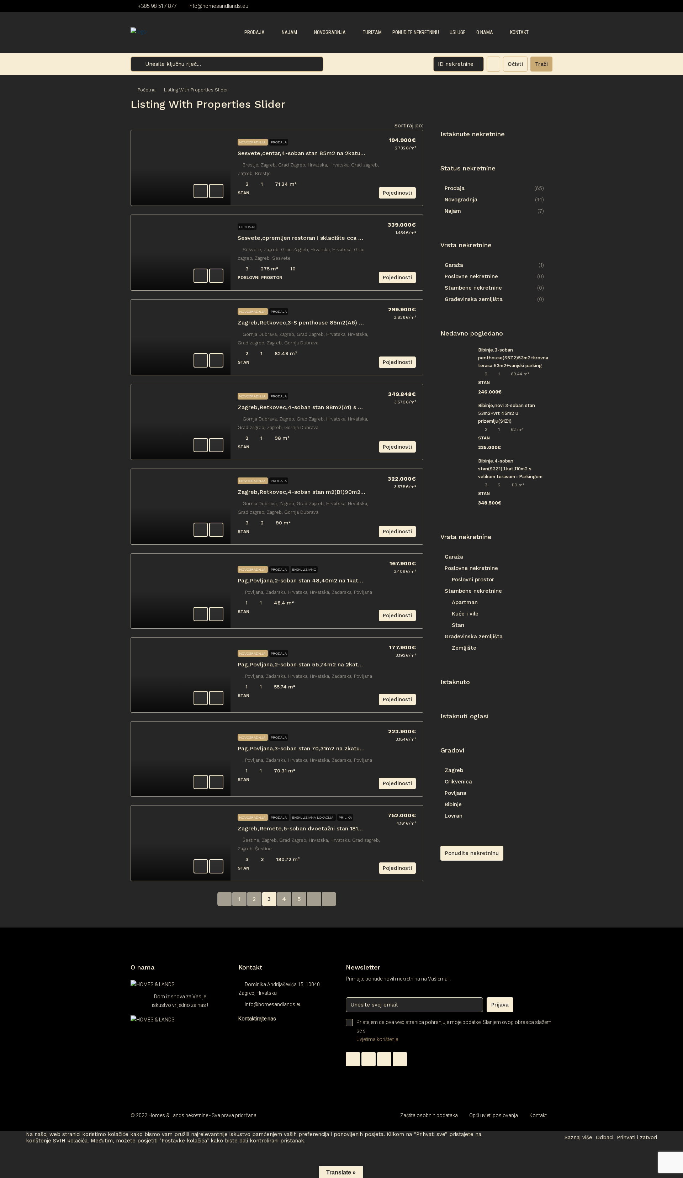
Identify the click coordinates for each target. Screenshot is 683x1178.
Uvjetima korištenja (377, 1039)
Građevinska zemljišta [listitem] (474, 299)
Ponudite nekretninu (415, 32)
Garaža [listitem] (454, 265)
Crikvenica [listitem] (458, 781)
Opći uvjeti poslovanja (493, 1115)
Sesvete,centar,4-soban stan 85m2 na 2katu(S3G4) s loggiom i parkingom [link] (340, 153)
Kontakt (519, 32)
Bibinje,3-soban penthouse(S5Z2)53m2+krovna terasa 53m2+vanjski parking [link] (513, 357)
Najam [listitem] (453, 211)
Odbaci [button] (604, 1137)
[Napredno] (493, 64)
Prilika (345, 817)
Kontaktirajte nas (257, 1018)
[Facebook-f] (368, 1059)
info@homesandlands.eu (273, 1004)
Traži (541, 64)
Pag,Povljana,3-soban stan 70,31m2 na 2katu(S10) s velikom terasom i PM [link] (339, 748)
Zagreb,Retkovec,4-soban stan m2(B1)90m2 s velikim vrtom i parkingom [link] (338, 491)
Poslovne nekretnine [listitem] (471, 276)
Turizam (372, 32)
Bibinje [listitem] (453, 804)
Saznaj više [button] (578, 1137)
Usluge (458, 32)
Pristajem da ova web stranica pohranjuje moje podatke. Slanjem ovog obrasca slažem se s (453, 1030)
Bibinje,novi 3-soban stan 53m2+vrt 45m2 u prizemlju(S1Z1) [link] (506, 413)
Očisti (515, 64)
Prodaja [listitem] (455, 188)
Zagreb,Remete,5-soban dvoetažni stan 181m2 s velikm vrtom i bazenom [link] (339, 828)
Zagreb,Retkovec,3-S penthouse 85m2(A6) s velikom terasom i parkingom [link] (341, 322)
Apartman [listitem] (465, 602)
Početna (146, 90)
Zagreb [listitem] (454, 770)
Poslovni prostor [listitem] (473, 579)
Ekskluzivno (304, 569)
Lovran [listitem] (453, 816)
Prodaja (254, 32)
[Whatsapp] (353, 1059)
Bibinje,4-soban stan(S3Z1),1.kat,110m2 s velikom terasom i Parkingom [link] (510, 468)
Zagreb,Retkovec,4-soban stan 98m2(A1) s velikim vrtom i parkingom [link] (334, 407)
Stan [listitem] (458, 625)
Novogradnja (330, 32)
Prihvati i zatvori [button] (637, 1137)
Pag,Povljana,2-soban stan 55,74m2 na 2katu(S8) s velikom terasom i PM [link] (339, 664)
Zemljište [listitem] (464, 648)
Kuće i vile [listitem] (465, 614)
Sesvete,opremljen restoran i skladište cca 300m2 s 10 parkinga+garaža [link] (337, 237)
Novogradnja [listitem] (461, 199)
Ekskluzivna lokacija (313, 817)
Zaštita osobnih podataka (429, 1115)
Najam (289, 32)
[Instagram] (384, 1059)
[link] (181, 168)
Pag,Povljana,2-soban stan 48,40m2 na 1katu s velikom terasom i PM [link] (333, 580)
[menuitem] (541, 32)
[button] (539, 102)
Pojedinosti (397, 193)
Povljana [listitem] (455, 793)
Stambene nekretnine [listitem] (473, 288)
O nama (484, 32)
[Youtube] (400, 1059)
